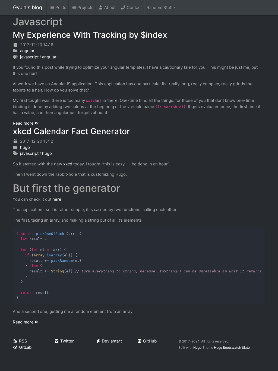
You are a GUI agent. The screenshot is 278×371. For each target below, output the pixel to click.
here (56, 199)
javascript (29, 56)
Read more (23, 123)
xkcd (67, 163)
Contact (134, 7)
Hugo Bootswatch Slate (232, 347)
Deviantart (112, 341)
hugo (25, 147)
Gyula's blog (27, 7)
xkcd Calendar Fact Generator (71, 131)
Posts (60, 7)
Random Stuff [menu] (160, 7)
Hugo (197, 347)
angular (27, 50)
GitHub (150, 341)
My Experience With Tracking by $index (90, 35)
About (110, 7)
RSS (23, 341)
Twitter (67, 341)
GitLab (25, 347)
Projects (85, 7)
